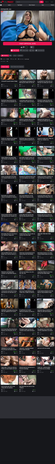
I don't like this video (24, 47)
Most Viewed (32, 5)
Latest (9, 5)
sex (15, 55)
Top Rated (20, 5)
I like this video (21, 47)
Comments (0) (41, 50)
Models (52, 5)
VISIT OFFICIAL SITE (27, 44)
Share (33, 50)
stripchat (20, 55)
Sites (43, 5)
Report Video (25, 50)
